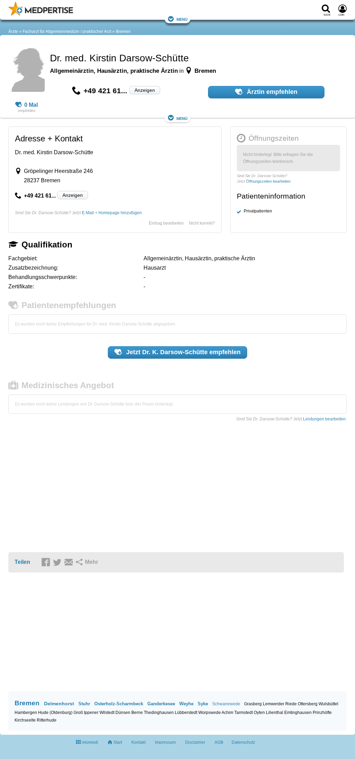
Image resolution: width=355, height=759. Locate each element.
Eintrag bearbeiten (166, 223)
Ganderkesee (161, 703)
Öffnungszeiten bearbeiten (268, 181)
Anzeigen (145, 90)
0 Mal (31, 105)
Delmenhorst (59, 703)
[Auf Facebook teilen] (47, 562)
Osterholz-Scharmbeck (118, 703)
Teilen (22, 562)
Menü (182, 19)
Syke (203, 703)
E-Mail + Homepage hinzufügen (112, 212)
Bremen (123, 31)
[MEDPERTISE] (40, 14)
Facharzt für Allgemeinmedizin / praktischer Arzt (67, 31)
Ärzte (13, 31)
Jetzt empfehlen (182, 352)
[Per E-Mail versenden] (69, 562)
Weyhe (186, 703)
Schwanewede (226, 703)
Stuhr (84, 703)
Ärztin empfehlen (271, 91)
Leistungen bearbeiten (324, 419)
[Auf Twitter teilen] (58, 562)
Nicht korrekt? (202, 223)
